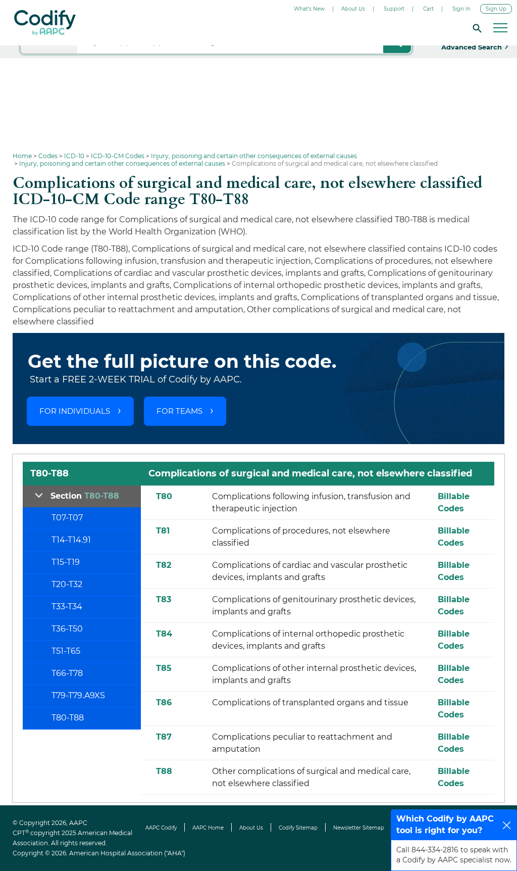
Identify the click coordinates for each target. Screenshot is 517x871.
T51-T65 (65, 651)
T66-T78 (67, 673)
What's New (309, 9)
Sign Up (496, 9)
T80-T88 (67, 717)
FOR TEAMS (179, 411)
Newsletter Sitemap (358, 828)
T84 (164, 634)
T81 (163, 531)
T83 (163, 599)
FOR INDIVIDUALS (74, 411)
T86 (164, 702)
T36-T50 (67, 629)
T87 (164, 737)
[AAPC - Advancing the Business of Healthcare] (45, 22)
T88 (164, 771)
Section (84, 496)
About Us (353, 9)
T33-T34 (66, 606)
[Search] (476, 28)
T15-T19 (65, 562)
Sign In (461, 9)
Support (394, 9)
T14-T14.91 (71, 540)
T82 (163, 565)
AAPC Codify (161, 828)
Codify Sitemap (298, 828)
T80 (164, 496)
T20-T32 (66, 584)
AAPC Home (208, 828)
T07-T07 (67, 517)
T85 (164, 668)
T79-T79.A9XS (78, 695)
